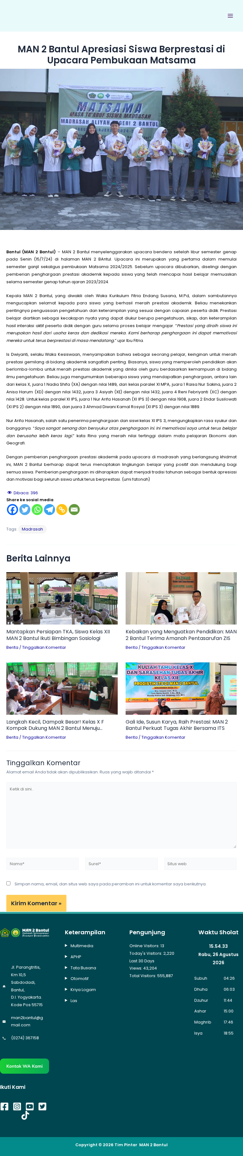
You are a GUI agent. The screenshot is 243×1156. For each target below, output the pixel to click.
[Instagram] (17, 1106)
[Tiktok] (25, 1115)
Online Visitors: (144, 945)
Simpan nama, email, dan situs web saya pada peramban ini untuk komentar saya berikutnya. (111, 884)
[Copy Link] (61, 509)
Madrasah (32, 529)
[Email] (74, 509)
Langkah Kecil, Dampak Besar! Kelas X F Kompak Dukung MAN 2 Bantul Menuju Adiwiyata (55, 725)
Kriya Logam (83, 989)
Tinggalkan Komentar (44, 647)
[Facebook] (12, 509)
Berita (12, 647)
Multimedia (82, 945)
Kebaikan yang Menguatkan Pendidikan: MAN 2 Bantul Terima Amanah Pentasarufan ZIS (181, 635)
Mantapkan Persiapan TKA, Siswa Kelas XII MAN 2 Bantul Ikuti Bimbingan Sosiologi (58, 635)
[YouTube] (29, 1106)
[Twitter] (24, 509)
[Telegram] (49, 509)
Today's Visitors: (146, 953)
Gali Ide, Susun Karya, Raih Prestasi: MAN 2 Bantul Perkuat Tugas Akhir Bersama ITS (177, 725)
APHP (76, 956)
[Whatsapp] (37, 509)
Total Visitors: (143, 975)
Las (74, 1000)
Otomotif (80, 978)
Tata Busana (83, 968)
